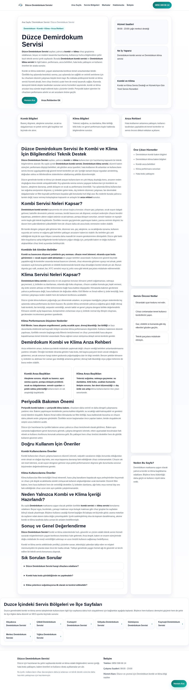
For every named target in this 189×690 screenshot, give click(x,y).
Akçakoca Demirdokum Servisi (16, 624)
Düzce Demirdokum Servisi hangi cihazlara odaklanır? (52, 566)
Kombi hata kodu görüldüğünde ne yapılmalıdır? (49, 575)
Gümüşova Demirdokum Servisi (138, 624)
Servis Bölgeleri (91, 5)
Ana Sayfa (76, 5)
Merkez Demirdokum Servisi (16, 636)
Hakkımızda (118, 5)
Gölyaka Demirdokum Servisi (108, 624)
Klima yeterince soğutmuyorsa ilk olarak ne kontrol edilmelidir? (56, 585)
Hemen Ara (29, 100)
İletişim (130, 5)
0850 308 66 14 (162, 5)
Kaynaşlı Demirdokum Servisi (169, 624)
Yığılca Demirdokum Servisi (46, 636)
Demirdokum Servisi (40, 22)
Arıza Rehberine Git (50, 100)
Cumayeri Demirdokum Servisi (77, 624)
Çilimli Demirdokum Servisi (46, 624)
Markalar (106, 5)
